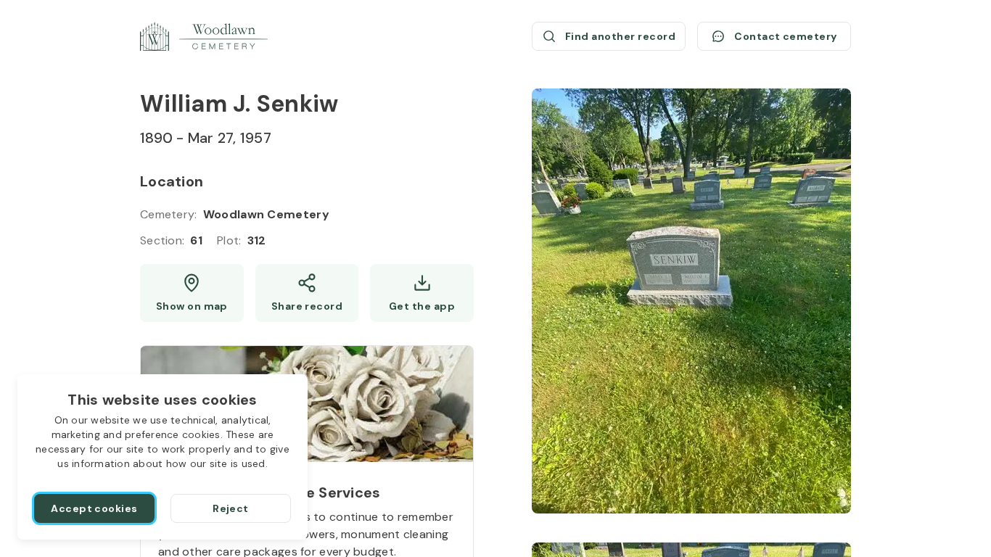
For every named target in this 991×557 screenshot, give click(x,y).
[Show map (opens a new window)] (192, 293)
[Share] (307, 293)
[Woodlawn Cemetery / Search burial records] (204, 36)
